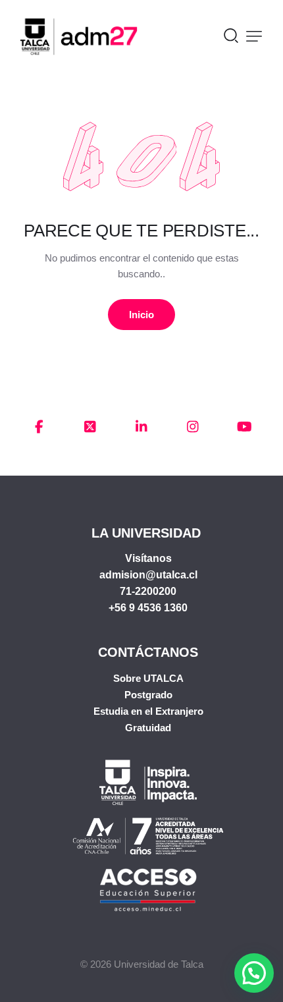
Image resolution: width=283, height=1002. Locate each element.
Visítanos (148, 558)
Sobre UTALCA (148, 678)
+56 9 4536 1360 (148, 607)
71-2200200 (148, 591)
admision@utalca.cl (148, 574)
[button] (254, 36)
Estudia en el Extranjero (148, 711)
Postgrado (148, 694)
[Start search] (231, 35)
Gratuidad (148, 727)
